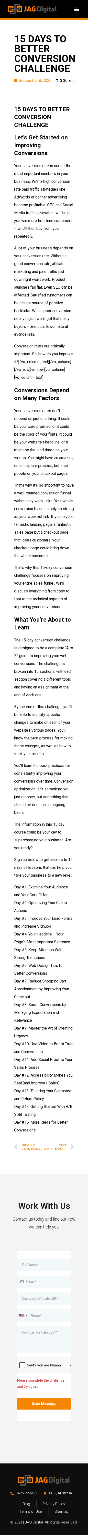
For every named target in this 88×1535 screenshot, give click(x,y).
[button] (77, 9)
